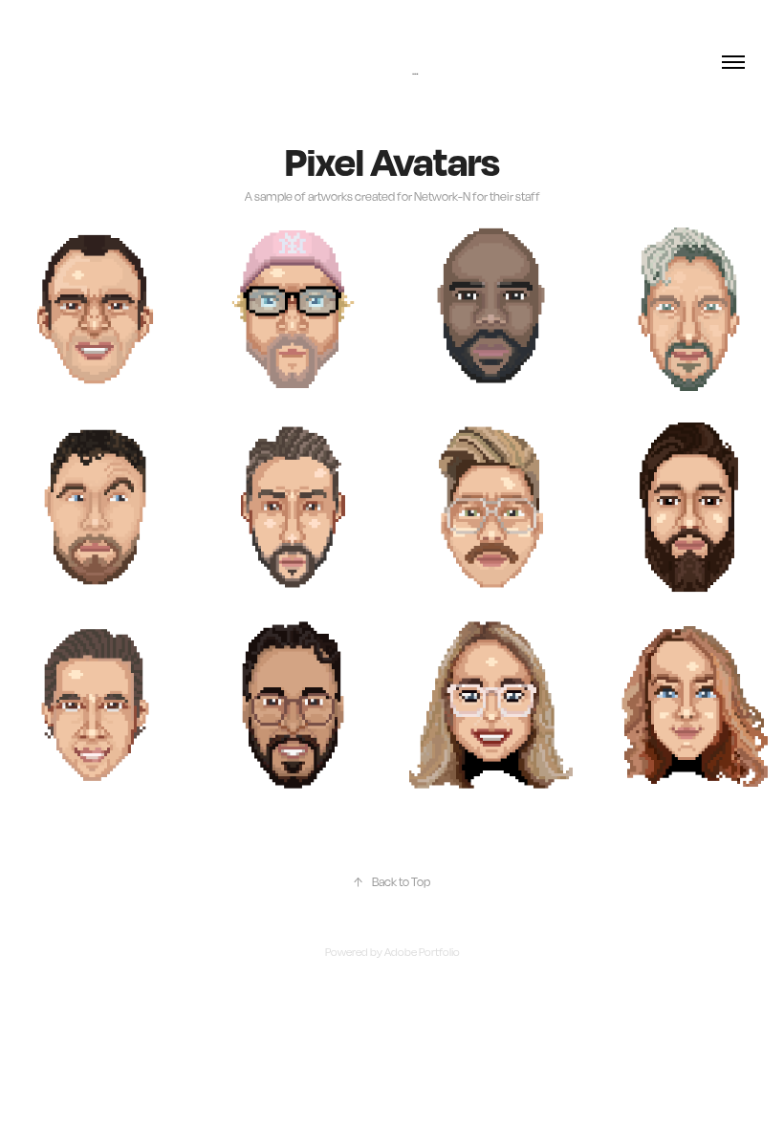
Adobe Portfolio (422, 952)
